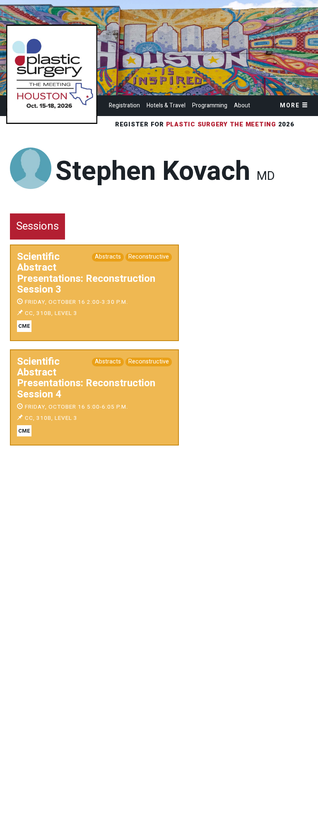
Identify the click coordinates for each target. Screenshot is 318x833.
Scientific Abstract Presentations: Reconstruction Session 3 (86, 273)
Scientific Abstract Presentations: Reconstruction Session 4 (86, 378)
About (242, 105)
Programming (209, 105)
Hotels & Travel (166, 105)
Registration (124, 105)
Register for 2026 (205, 124)
